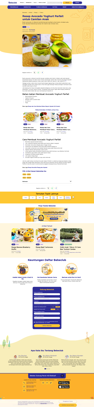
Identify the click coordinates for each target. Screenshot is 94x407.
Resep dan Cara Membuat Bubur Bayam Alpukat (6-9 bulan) (44, 106)
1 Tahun (41, 12)
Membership (28, 2)
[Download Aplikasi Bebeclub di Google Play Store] (64, 382)
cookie (48, 322)
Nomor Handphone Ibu (39, 296)
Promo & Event (42, 2)
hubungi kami (43, 403)
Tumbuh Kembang (41, 7)
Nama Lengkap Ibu (38, 292)
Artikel (30, 12)
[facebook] (42, 72)
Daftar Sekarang (47, 325)
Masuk (67, 2)
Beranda (24, 12)
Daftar (77, 2)
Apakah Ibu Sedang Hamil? (40, 306)
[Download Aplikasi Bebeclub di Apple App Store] (64, 386)
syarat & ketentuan (39, 322)
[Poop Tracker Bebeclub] (47, 222)
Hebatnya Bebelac (78, 7)
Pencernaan (14, 7)
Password (36, 301)
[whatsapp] (38, 72)
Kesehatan (27, 7)
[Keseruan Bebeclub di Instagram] (43, 382)
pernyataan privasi (53, 321)
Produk (22, 2)
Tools (35, 2)
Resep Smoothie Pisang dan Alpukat (37, 167)
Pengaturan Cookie (68, 401)
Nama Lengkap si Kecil (39, 311)
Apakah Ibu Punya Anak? (39, 309)
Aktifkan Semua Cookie (68, 405)
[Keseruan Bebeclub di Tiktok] (50, 382)
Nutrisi (55, 7)
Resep (64, 7)
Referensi (25, 181)
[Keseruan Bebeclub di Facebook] (47, 382)
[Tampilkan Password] (59, 303)
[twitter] (34, 72)
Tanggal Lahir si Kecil (39, 316)
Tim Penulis (32, 29)
